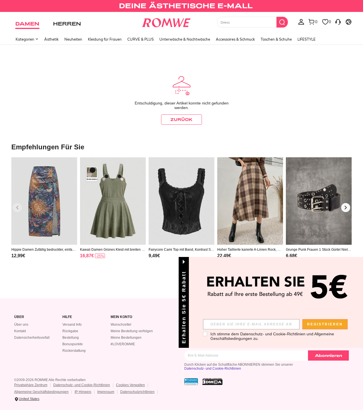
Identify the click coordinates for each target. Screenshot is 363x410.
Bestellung (70, 338)
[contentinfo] (18, 256)
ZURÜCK (181, 119)
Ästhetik (51, 39)
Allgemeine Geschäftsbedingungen (41, 392)
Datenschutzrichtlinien (137, 392)
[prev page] (17, 207)
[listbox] (301, 22)
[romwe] (166, 22)
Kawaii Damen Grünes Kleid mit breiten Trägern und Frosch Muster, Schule (112, 250)
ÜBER (19, 317)
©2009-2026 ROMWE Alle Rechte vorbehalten (50, 380)
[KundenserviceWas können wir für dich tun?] (338, 21)
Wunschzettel (121, 325)
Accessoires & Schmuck (235, 39)
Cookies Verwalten (130, 385)
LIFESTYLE (306, 39)
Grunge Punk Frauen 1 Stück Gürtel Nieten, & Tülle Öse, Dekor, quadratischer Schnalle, (318, 250)
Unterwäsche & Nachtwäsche (184, 39)
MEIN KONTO (121, 317)
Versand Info (72, 325)
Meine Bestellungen (126, 338)
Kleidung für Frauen (105, 39)
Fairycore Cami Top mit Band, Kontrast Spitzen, (181, 250)
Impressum (105, 392)
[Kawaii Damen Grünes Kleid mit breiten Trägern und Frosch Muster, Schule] (113, 201)
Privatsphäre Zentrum (30, 385)
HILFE (67, 317)
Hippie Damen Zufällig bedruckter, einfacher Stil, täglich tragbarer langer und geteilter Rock (44, 250)
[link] (181, 7)
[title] (181, 147)
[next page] (345, 207)
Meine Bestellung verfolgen (132, 331)
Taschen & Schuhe (276, 39)
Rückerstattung (74, 351)
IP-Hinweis (83, 392)
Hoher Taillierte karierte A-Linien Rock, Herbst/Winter (250, 250)
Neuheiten (73, 39)
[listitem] (44, 215)
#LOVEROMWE (123, 344)
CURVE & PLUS (140, 39)
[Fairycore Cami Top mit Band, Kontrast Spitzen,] (181, 201)
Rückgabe (70, 331)
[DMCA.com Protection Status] (212, 381)
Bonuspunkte (72, 344)
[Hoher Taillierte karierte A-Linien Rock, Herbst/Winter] (250, 201)
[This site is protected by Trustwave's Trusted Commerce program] (191, 381)
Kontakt (20, 331)
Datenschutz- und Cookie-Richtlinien (212, 369)
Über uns (21, 325)
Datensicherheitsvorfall (32, 338)
